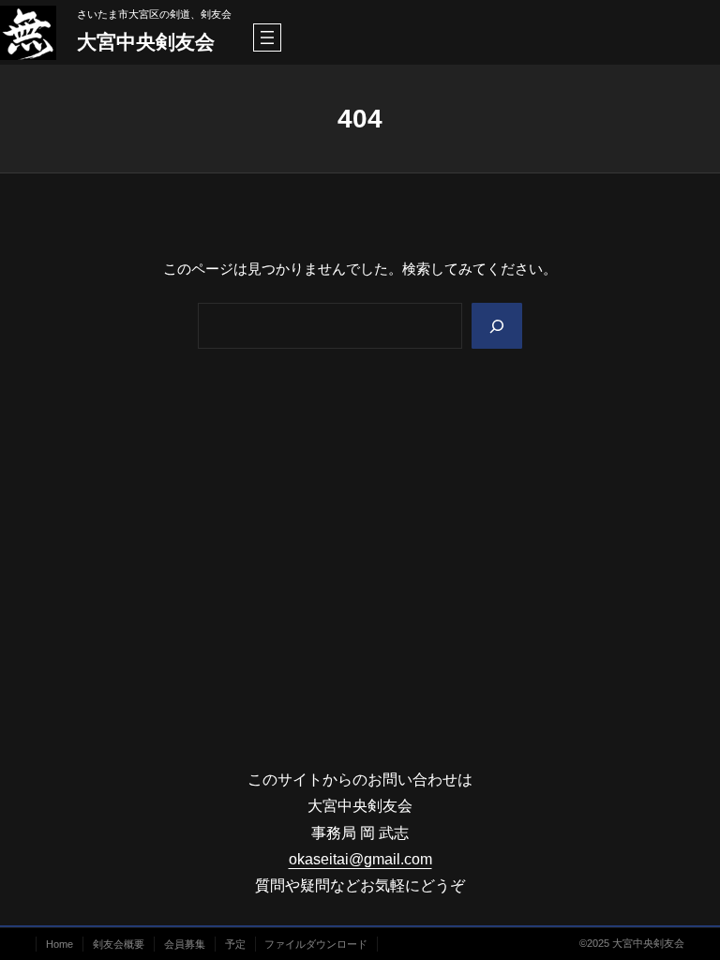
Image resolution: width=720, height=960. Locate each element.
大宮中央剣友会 (146, 42)
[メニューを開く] (267, 37)
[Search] (497, 326)
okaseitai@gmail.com (360, 858)
